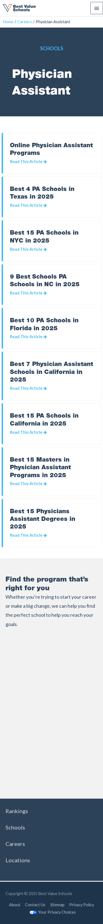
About (14, 904)
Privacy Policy (81, 904)
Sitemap (57, 904)
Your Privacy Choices (57, 912)
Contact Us (35, 904)
